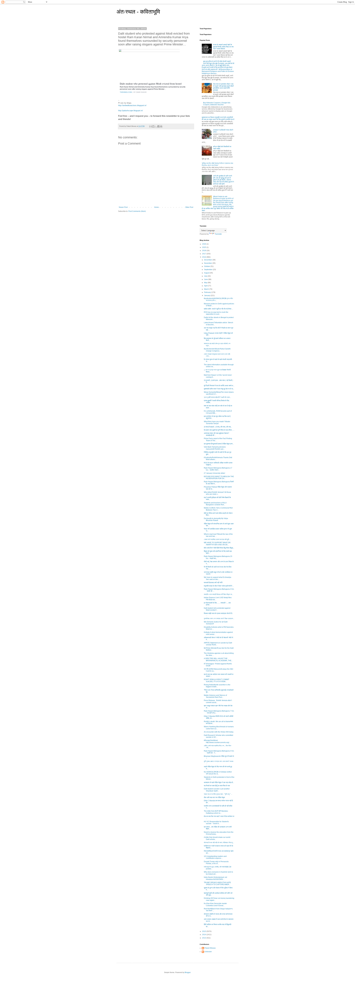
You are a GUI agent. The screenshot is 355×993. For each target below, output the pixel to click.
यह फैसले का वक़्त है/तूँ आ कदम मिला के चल (217, 786)
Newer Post (123, 207)
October (207, 266)
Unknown (208, 952)
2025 (204, 247)
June (206, 279)
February (207, 292)
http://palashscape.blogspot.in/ (130, 111)
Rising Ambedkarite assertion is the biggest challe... (217, 686)
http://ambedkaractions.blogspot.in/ (132, 105)
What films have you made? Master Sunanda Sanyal (217, 422)
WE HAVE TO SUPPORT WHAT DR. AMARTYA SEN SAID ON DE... (217, 543)
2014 (204, 935)
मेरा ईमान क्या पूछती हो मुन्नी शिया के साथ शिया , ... (219, 430)
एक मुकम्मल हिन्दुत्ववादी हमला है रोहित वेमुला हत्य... (219, 444)
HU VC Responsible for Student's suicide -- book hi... (216, 822)
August (207, 273)
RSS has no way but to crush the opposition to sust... (216, 313)
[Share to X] (155, 126)
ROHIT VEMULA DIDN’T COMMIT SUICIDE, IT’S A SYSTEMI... (216, 680)
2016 (204, 257)
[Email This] (150, 126)
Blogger (188, 972)
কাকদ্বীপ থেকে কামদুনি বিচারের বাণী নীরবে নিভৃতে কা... (218, 594)
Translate (218, 234)
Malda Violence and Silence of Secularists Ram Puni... (215, 696)
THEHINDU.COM (126, 92)
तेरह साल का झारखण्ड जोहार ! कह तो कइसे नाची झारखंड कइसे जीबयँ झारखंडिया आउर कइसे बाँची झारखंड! (223, 87)
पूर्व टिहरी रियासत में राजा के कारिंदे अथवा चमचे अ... (219, 386)
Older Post (189, 207)
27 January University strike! (214, 473)
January (207, 295)
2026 (204, 244)
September (208, 270)
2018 (204, 251)
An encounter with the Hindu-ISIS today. (219, 732)
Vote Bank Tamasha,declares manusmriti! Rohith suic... (215, 448)
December (208, 260)
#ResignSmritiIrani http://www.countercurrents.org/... (217, 741)
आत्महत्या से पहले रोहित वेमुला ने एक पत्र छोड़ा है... (219, 782)
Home (156, 207)
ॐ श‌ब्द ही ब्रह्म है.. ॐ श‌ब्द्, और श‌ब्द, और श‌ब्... (218, 427)
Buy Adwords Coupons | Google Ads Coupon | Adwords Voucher (216, 104)
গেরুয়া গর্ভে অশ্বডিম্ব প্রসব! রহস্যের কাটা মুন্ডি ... (217, 539)
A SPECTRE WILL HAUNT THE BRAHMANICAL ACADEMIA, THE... (218, 659)
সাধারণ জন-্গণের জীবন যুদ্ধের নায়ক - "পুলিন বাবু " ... (218, 794)
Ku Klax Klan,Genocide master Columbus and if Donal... (215, 904)
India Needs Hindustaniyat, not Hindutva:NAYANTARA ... (215, 878)
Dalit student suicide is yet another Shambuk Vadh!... (217, 790)
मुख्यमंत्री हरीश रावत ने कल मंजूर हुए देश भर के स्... (219, 389)
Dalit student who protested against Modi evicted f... (217, 609)
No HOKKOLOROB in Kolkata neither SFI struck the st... (218, 773)
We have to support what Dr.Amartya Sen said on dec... (217, 578)
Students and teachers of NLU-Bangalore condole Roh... (215, 504)
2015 (204, 931)
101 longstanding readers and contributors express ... (215, 857)
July (206, 276)
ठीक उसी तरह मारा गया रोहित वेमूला (214, 797)
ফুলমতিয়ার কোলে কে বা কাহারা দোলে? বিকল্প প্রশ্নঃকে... (219, 618)
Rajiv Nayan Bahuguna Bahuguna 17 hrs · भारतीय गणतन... (218, 469)
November (208, 263)
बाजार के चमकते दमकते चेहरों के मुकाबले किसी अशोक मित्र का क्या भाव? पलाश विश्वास (223, 47)
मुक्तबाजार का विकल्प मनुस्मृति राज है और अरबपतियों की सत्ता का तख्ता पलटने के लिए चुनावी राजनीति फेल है (218, 118)
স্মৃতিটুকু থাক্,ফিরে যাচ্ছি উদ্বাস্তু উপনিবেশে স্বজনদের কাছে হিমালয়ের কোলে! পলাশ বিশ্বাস (217, 164)
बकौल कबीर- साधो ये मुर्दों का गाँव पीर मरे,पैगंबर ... (218, 309)
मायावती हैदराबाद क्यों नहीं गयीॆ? (213, 583)
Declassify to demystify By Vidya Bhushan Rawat (216, 519)
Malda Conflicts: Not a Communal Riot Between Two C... (218, 509)
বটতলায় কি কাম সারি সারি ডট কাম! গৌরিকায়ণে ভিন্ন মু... (219, 843)
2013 (204, 938)
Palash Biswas (210, 948)
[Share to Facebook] (158, 126)
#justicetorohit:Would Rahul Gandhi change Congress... (217, 350)
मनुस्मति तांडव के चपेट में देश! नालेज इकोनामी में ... (219, 586)
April (206, 286)
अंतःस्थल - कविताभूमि (138, 12)
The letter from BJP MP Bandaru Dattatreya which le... (216, 812)
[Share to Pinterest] (161, 126)
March (206, 289)
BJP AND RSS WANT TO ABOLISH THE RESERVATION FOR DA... (219, 477)
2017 (204, 254)
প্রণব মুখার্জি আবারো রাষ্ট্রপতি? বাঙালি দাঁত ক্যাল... (217, 397)
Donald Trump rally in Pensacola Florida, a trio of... (216, 862)
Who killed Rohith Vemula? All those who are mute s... (217, 493)
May (206, 283)
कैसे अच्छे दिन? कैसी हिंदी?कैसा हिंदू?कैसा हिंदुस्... (219, 548)
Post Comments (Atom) (137, 211)
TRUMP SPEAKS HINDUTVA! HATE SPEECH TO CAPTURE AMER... (217, 883)
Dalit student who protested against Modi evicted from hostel (151, 83)
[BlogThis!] (153, 126)
